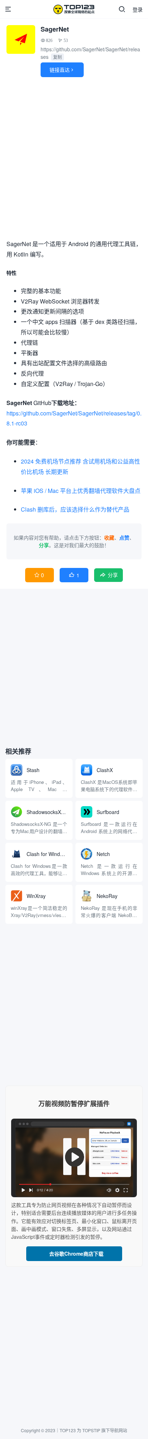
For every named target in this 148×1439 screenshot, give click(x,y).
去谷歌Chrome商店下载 (74, 1253)
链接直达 (62, 69)
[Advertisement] (74, 160)
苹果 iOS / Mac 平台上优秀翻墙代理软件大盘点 (80, 490)
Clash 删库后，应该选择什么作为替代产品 (75, 509)
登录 (138, 9)
